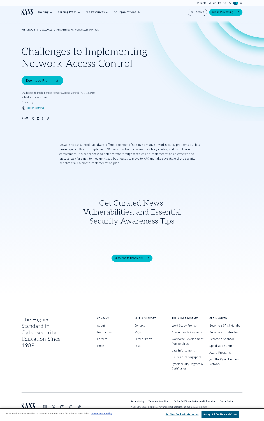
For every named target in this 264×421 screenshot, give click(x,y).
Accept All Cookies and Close (220, 414)
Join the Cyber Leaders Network (224, 362)
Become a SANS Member (225, 325)
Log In (203, 3)
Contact (140, 325)
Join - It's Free (219, 3)
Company (103, 318)
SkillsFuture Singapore (186, 357)
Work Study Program (185, 325)
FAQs (138, 332)
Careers (102, 339)
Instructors (104, 332)
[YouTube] (62, 407)
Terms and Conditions (159, 401)
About (101, 325)
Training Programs (185, 318)
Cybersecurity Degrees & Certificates (187, 366)
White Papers (28, 30)
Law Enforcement (183, 350)
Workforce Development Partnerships (187, 341)
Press (101, 346)
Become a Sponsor (221, 339)
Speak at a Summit (221, 346)
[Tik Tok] (79, 407)
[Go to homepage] (27, 12)
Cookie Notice (226, 401)
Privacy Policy (137, 401)
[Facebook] (71, 407)
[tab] (45, 12)
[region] (132, 414)
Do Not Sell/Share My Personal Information (195, 401)
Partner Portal (144, 339)
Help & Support (145, 318)
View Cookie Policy (101, 413)
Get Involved (218, 318)
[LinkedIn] (45, 407)
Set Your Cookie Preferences (182, 414)
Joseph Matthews (35, 108)
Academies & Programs (187, 332)
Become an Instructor (223, 332)
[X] (53, 407)
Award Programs (220, 352)
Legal (138, 346)
